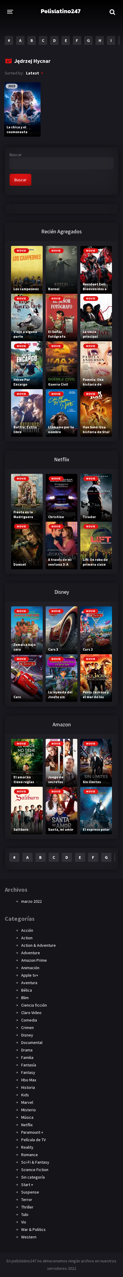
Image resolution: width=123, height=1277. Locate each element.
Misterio (28, 1109)
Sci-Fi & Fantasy (35, 1162)
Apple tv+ (29, 975)
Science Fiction (34, 1169)
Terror (26, 1199)
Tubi (24, 1214)
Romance (29, 1154)
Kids (25, 1095)
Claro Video (31, 1012)
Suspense (30, 1192)
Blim (25, 997)
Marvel (27, 1102)
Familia (27, 1057)
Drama (27, 1050)
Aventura (29, 982)
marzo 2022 (31, 901)
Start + (27, 1184)
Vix (23, 1222)
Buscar (16, 154)
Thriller (27, 1207)
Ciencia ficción (34, 1005)
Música (27, 1117)
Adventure (30, 952)
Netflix (27, 1124)
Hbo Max (28, 1080)
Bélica (26, 990)
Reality (27, 1147)
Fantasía (28, 1065)
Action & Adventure (38, 945)
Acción (27, 930)
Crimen (27, 1027)
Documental (31, 1042)
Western (28, 1237)
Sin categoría (33, 1177)
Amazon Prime (34, 960)
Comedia (29, 1020)
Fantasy (28, 1072)
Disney (27, 1035)
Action (27, 937)
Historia (28, 1087)
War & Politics (33, 1229)
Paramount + (32, 1132)
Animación (30, 967)
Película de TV (33, 1139)
